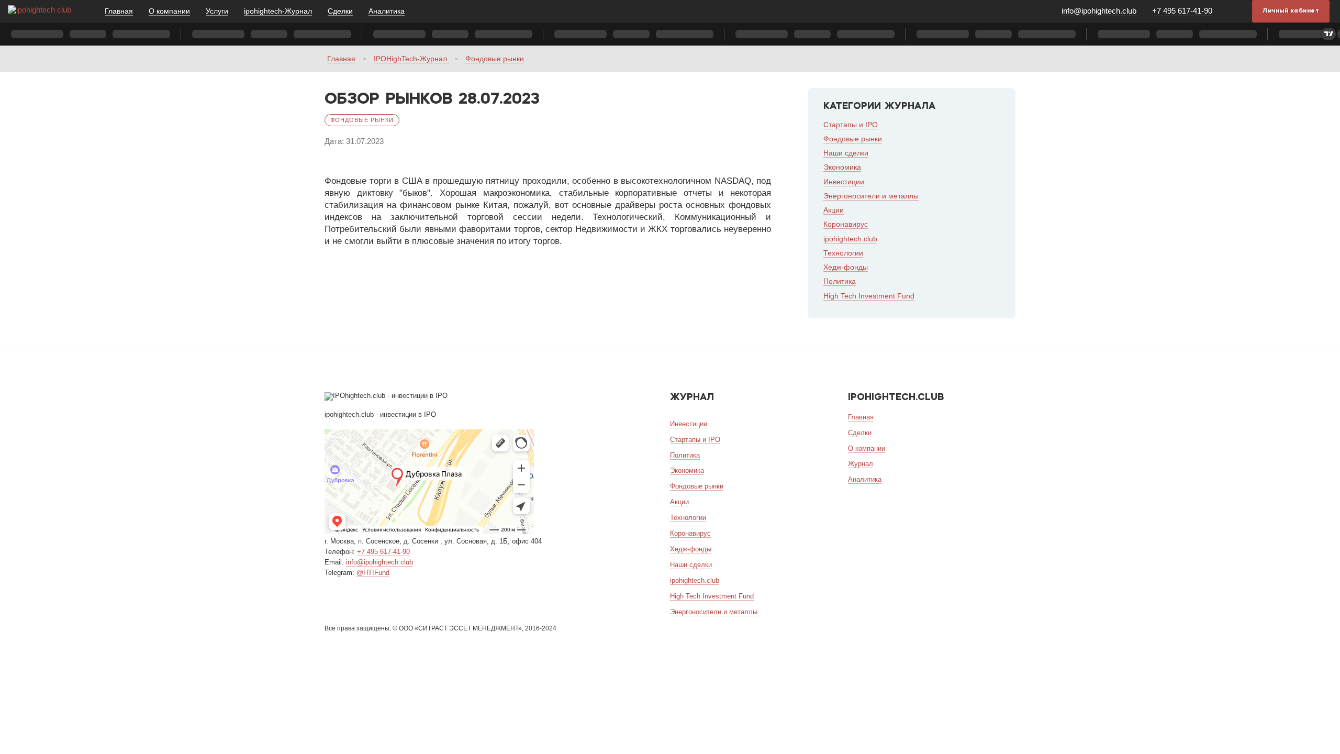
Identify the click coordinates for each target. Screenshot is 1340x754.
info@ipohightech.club (1099, 10)
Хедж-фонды (845, 267)
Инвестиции (843, 182)
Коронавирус (845, 224)
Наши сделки (845, 153)
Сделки (340, 11)
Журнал (860, 464)
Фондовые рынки (494, 58)
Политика (839, 281)
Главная (119, 11)
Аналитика (386, 11)
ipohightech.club (850, 239)
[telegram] (1235, 10)
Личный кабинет (1291, 11)
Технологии (843, 253)
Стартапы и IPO (850, 124)
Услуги (217, 11)
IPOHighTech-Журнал (411, 58)
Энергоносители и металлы (871, 196)
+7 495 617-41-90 (1182, 10)
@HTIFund (372, 572)
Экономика (842, 167)
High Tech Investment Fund (868, 296)
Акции (833, 210)
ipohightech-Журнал (278, 11)
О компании (169, 11)
